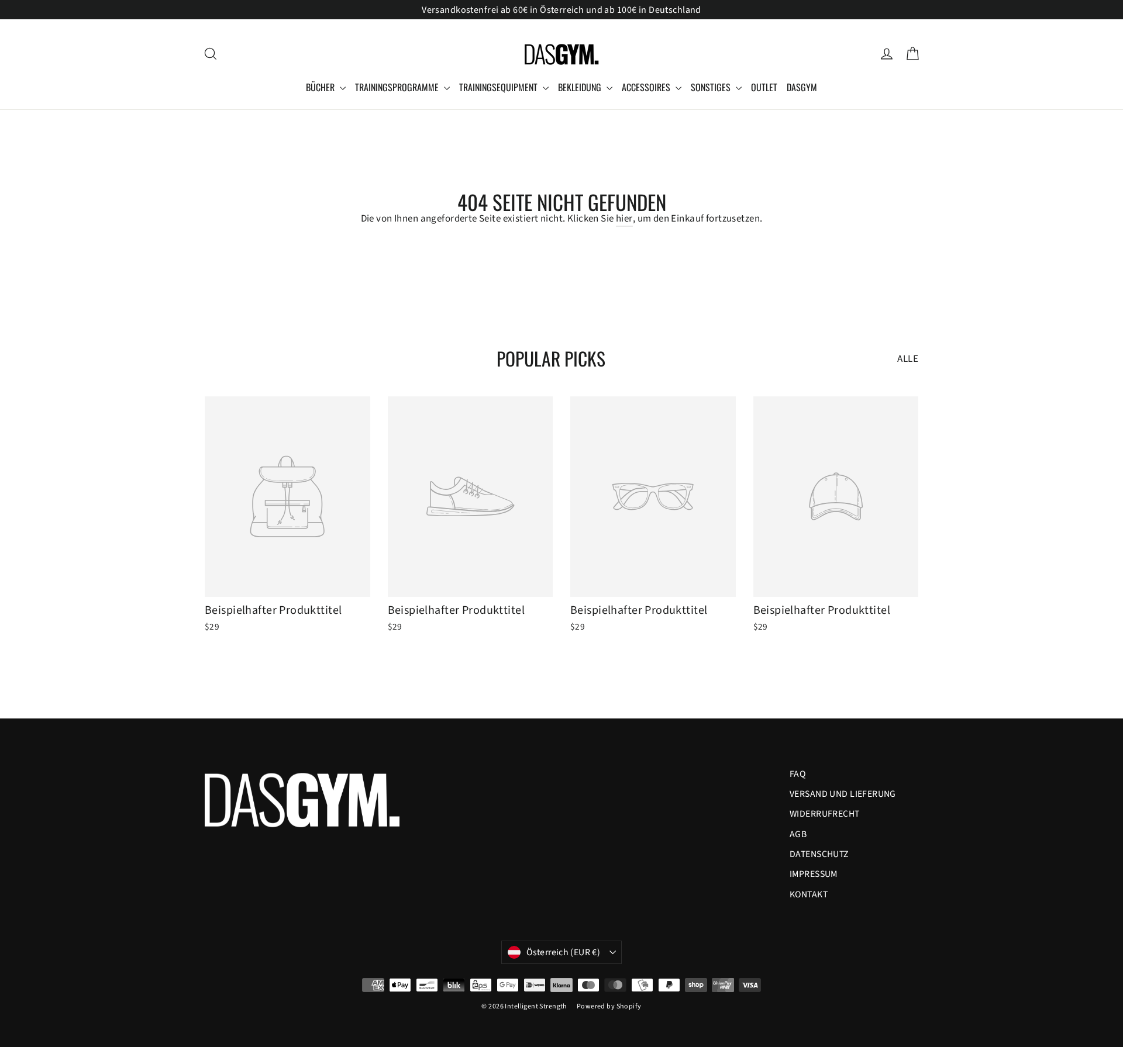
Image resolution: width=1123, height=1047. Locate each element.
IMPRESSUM (814, 874)
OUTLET (764, 87)
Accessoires (647, 87)
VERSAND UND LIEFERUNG (843, 793)
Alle (907, 359)
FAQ (797, 774)
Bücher (321, 87)
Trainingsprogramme (398, 87)
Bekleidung (581, 87)
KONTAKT (809, 894)
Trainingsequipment (499, 87)
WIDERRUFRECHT (825, 813)
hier (624, 219)
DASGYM (802, 87)
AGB (798, 834)
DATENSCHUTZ (819, 854)
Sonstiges (712, 87)
